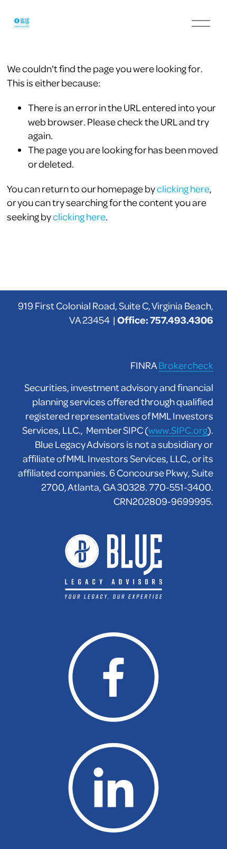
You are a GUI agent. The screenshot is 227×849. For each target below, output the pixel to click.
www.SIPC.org (177, 430)
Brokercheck (185, 365)
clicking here (183, 188)
